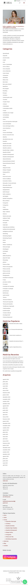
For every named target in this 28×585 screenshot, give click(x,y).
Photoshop (5, 260)
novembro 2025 (6, 399)
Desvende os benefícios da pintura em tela (13, 364)
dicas (4, 30)
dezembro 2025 (6, 397)
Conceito (5, 99)
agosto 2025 (6, 405)
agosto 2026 (6, 379)
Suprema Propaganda (18, 580)
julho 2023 (5, 458)
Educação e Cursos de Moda (9, 183)
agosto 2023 (6, 456)
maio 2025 (5, 412)
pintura (4, 262)
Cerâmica (5, 95)
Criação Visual (6, 101)
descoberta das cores (8, 139)
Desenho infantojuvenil (8, 154)
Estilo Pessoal (6, 191)
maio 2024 (5, 436)
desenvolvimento (7, 159)
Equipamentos (6, 189)
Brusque (5, 93)
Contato (6, 545)
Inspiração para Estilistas (8, 227)
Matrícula (6, 541)
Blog (5, 543)
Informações (6, 220)
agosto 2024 (6, 430)
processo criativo (7, 282)
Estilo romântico (10, 30)
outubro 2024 (6, 427)
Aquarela (5, 55)
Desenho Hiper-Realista (11, 528)
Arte (4, 62)
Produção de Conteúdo (8, 286)
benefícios (5, 86)
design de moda (6, 167)
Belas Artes (5, 79)
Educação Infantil (7, 185)
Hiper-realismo (6, 211)
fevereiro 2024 (6, 443)
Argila (4, 60)
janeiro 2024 (6, 445)
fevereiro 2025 (6, 419)
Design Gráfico (9, 532)
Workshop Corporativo (11, 539)
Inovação (5, 222)
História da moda (7, 216)
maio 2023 (5, 463)
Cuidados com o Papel (8, 112)
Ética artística (6, 200)
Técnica (4, 297)
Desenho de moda (7, 143)
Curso (4, 119)
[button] (25, 582)
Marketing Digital (7, 235)
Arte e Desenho (6, 68)
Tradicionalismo (6, 308)
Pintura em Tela (9, 536)
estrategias (5, 196)
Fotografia (5, 202)
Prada (4, 279)
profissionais (6, 290)
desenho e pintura (7, 148)
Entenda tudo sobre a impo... (16, 323)
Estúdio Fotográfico (7, 198)
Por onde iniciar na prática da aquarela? (12, 371)
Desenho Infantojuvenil (11, 530)
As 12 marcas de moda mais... (16, 329)
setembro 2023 (6, 454)
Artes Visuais (6, 73)
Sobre (5, 517)
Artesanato (5, 75)
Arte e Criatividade (7, 64)
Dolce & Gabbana (7, 178)
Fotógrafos (5, 205)
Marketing (5, 233)
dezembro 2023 (6, 447)
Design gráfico (6, 172)
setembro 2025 (6, 403)
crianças (5, 104)
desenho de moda (7, 145)
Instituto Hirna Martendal (11, 28)
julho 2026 (5, 381)
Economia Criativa (7, 180)
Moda (4, 240)
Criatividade (6, 106)
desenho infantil (6, 152)
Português (18, 0)
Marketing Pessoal (7, 238)
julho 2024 (5, 432)
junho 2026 (5, 383)
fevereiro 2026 (6, 392)
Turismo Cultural (7, 312)
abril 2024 (5, 438)
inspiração (5, 224)
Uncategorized (6, 315)
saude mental (6, 295)
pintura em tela (6, 273)
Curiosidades (6, 115)
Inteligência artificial (8, 231)
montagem (5, 251)
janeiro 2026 (6, 394)
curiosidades (6, 117)
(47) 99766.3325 (6, 496)
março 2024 (5, 441)
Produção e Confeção (8, 288)
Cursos (4, 130)
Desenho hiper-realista (8, 150)
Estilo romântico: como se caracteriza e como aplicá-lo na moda (13, 27)
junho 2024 (5, 434)
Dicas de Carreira (7, 176)
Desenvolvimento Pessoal (9, 163)
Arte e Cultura (6, 66)
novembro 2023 (6, 449)
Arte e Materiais (6, 71)
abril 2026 (5, 388)
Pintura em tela (6, 268)
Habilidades (5, 209)
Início (5, 515)
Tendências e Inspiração (8, 306)
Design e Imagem (7, 169)
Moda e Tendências (7, 244)
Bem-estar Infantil (7, 84)
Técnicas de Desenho (8, 304)
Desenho (5, 141)
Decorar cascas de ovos (8, 134)
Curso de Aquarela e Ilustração (10, 121)
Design (4, 165)
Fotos (4, 207)
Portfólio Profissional (8, 277)
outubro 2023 (6, 452)
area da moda (6, 57)
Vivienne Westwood (7, 317)
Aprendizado (6, 53)
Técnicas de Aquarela (8, 301)
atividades (5, 77)
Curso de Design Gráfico (8, 126)
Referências (5, 293)
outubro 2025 (6, 401)
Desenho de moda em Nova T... (16, 341)
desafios (5, 137)
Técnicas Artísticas (7, 299)
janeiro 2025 (6, 421)
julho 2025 (5, 408)
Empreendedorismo (7, 187)
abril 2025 (5, 414)
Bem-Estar (5, 82)
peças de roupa (6, 257)
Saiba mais (5, 480)
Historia (5, 213)
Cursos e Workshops (7, 132)
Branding (5, 90)
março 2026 (5, 390)
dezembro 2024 (6, 423)
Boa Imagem (6, 88)
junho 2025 (5, 410)
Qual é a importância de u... (15, 347)
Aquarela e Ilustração (11, 521)
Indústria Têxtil (6, 218)
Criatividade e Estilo (7, 108)
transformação (6, 310)
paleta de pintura (7, 255)
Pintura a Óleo (6, 264)
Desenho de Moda (10, 525)
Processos (5, 284)
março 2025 (5, 416)
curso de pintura (6, 128)
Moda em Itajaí (6, 246)
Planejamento (6, 275)
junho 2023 (5, 460)
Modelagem (6, 249)
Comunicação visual (7, 97)
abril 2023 (5, 465)
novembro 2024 (6, 425)
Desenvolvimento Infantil (9, 161)
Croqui (4, 110)
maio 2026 (5, 386)
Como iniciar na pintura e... (15, 335)
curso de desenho (7, 123)
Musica (4, 253)
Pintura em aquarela (7, 266)
